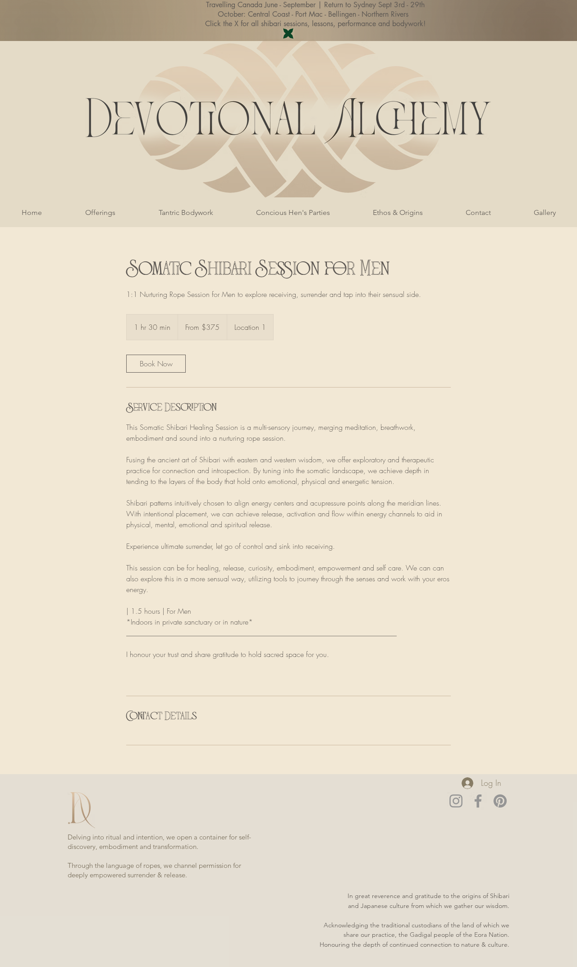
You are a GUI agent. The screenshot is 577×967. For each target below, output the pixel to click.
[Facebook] (478, 801)
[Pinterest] (500, 801)
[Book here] (288, 33)
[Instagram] (456, 801)
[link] (156, 364)
